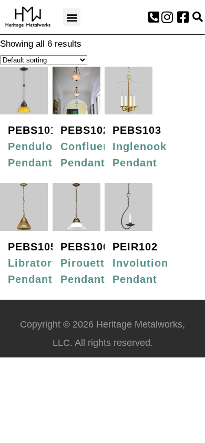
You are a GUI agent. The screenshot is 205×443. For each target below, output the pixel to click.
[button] (71, 17)
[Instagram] (167, 17)
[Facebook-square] (183, 17)
